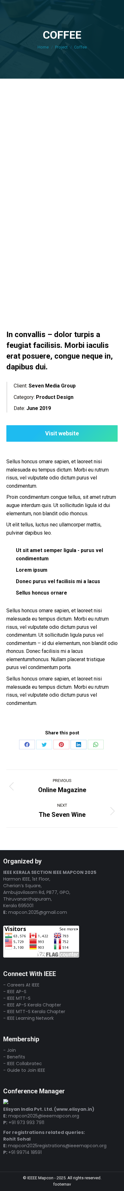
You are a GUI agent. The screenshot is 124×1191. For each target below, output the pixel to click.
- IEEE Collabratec (22, 1063)
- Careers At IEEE (21, 985)
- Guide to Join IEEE (24, 1070)
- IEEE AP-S (14, 991)
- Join (9, 1050)
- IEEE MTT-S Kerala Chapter (34, 1011)
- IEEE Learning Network (28, 1018)
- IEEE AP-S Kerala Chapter (32, 1005)
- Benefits (14, 1057)
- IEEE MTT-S (17, 998)
